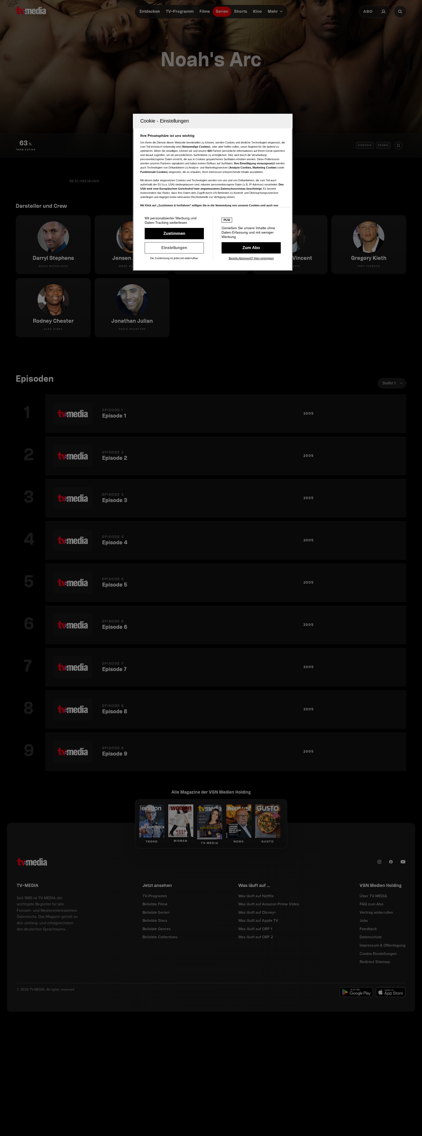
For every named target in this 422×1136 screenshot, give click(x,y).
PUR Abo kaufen (251, 247)
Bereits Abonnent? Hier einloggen (251, 258)
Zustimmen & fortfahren (174, 233)
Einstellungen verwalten (174, 247)
